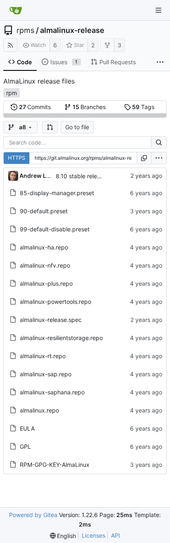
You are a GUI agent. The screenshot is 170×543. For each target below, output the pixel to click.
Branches (89, 106)
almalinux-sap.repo (45, 374)
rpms (25, 30)
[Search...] (159, 142)
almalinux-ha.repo (44, 247)
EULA (27, 428)
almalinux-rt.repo (43, 355)
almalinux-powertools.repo (55, 301)
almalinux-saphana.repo (52, 392)
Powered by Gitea (33, 514)
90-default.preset (44, 210)
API (115, 535)
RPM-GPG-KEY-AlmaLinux (55, 464)
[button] (50, 127)
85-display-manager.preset (57, 192)
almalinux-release (72, 30)
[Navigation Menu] (158, 10)
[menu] (159, 158)
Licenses (93, 535)
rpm (11, 92)
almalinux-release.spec (51, 319)
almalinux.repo (39, 410)
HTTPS (16, 157)
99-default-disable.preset (55, 229)
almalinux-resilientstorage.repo (61, 337)
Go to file (77, 127)
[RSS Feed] (10, 45)
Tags (143, 106)
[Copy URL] (144, 158)
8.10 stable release (81, 175)
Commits (35, 106)
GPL (25, 446)
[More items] (160, 62)
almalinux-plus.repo (46, 283)
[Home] (15, 10)
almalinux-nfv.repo (45, 265)
